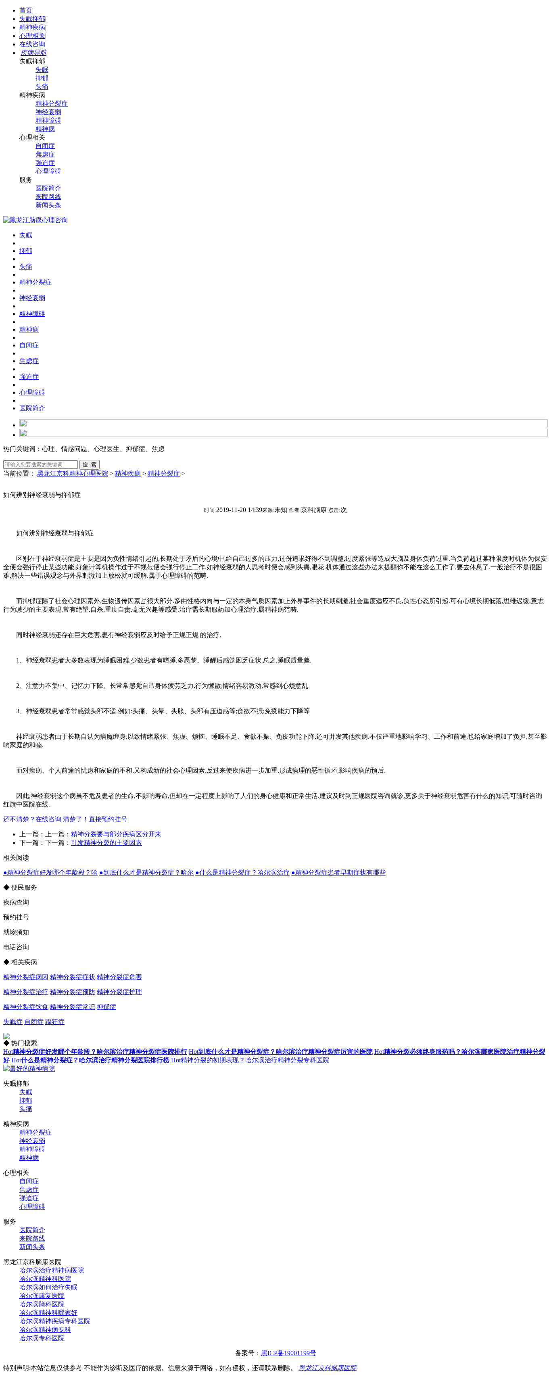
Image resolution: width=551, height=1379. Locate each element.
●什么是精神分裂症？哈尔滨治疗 (242, 872)
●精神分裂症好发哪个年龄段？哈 (50, 872)
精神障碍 (48, 120)
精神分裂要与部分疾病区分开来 (116, 834)
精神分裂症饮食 (25, 1006)
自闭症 (45, 145)
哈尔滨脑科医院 (42, 1304)
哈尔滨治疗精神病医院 (51, 1270)
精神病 (45, 128)
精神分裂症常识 (72, 1006)
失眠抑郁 (32, 18)
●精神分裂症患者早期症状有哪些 (338, 872)
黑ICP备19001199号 (288, 1353)
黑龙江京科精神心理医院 (72, 473)
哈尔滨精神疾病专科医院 (54, 1321)
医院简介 (48, 188)
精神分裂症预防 (72, 991)
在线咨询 (32, 44)
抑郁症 (106, 1006)
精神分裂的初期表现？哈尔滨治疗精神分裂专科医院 (250, 1060)
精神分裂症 (51, 103)
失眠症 (13, 1021)
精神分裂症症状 (72, 977)
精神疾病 (32, 27)
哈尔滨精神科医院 (45, 1278)
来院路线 (48, 196)
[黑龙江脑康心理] (35, 220)
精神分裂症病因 (25, 977)
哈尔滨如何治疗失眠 (48, 1287)
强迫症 (45, 162)
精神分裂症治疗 (25, 991)
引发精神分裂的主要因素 (106, 842)
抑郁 (41, 78)
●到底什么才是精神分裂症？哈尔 (146, 872)
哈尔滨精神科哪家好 (48, 1312)
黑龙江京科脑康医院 (327, 1367)
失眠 (41, 69)
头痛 (41, 86)
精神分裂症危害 (119, 977)
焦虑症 (45, 154)
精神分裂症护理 (119, 991)
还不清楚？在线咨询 (32, 819)
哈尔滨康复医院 (42, 1295)
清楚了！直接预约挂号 (95, 819)
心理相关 (32, 35)
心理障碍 (48, 171)
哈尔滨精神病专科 (45, 1329)
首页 (25, 10)
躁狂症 (55, 1021)
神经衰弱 (48, 112)
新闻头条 (48, 205)
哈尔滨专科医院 (42, 1338)
